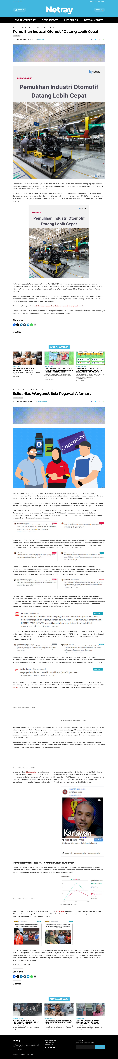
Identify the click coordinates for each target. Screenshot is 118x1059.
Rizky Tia (41, 39)
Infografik (21, 27)
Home (15, 27)
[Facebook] (13, 1)
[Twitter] (21, 1)
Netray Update (50, 1047)
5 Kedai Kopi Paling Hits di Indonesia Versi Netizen (23, 369)
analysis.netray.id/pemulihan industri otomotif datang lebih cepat (58, 306)
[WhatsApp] (103, 39)
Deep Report (49, 1042)
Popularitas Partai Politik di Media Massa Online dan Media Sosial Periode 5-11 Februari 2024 (89, 370)
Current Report (51, 1040)
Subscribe (100, 1047)
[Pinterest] (99, 39)
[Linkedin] (18, 1)
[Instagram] (16, 1)
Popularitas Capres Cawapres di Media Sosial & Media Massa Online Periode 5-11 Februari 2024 (59, 370)
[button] (103, 242)
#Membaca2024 (49, 366)
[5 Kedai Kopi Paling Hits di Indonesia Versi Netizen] (27, 358)
